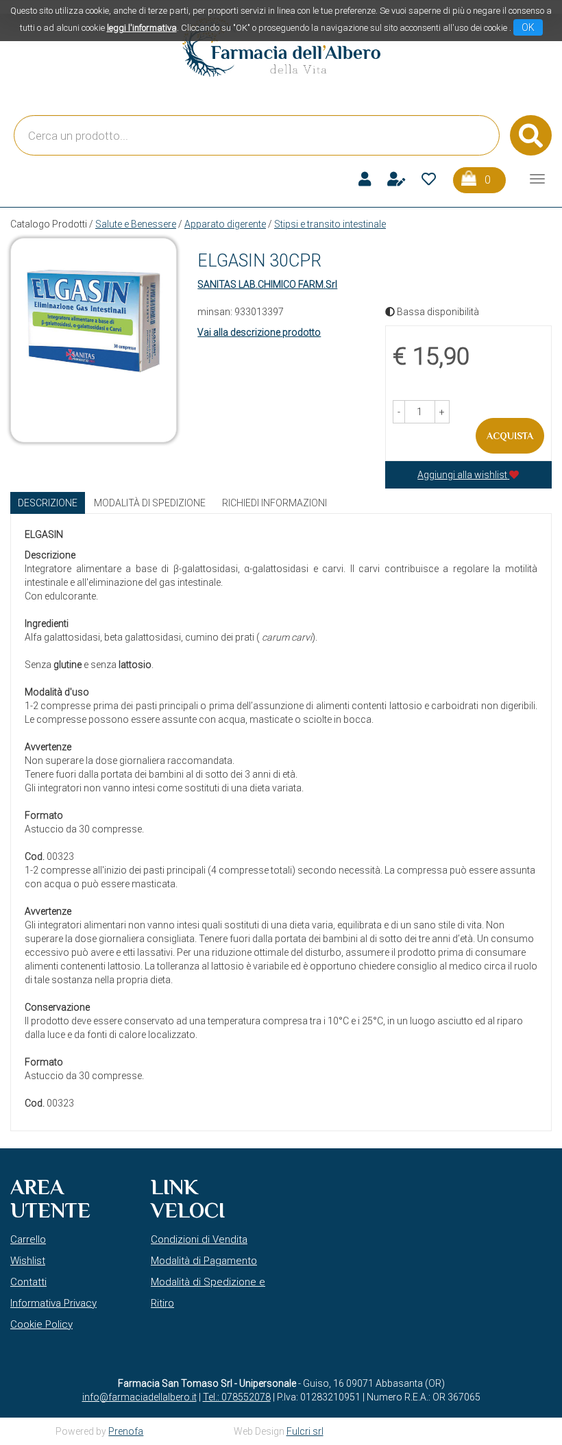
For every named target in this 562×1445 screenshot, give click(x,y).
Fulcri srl (304, 1431)
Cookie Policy (41, 1324)
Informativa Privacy (53, 1303)
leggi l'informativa (142, 28)
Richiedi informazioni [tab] (274, 502)
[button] (399, 411)
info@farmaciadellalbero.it (139, 1397)
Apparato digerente (225, 224)
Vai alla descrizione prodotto (259, 332)
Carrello (28, 1239)
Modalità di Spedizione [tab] (150, 502)
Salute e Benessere (135, 224)
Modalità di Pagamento (204, 1261)
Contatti (28, 1282)
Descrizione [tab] (47, 502)
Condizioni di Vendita (199, 1239)
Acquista (510, 435)
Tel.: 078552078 (237, 1397)
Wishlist (27, 1261)
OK (528, 27)
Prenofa (125, 1431)
